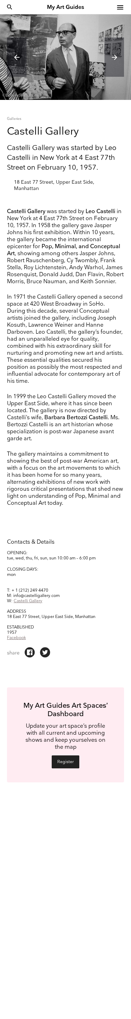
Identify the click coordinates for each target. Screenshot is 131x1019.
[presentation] (17, 57)
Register (65, 762)
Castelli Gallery (28, 601)
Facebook (16, 637)
